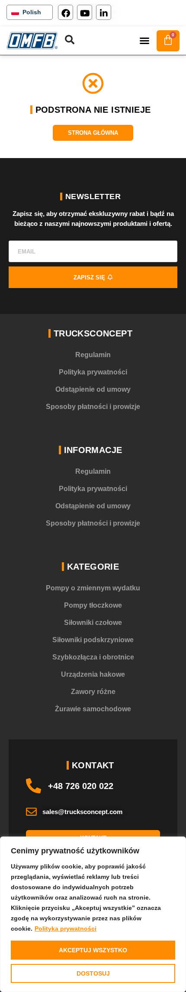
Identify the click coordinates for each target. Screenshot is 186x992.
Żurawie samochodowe (93, 709)
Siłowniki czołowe (93, 622)
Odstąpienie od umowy (93, 389)
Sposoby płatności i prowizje (93, 406)
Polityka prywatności (65, 928)
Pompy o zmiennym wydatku (93, 588)
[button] (144, 40)
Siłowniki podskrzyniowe (93, 639)
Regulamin (93, 354)
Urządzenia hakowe (93, 674)
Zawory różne (93, 691)
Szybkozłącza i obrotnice (93, 657)
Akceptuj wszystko (93, 950)
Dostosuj (93, 973)
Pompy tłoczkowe (93, 605)
